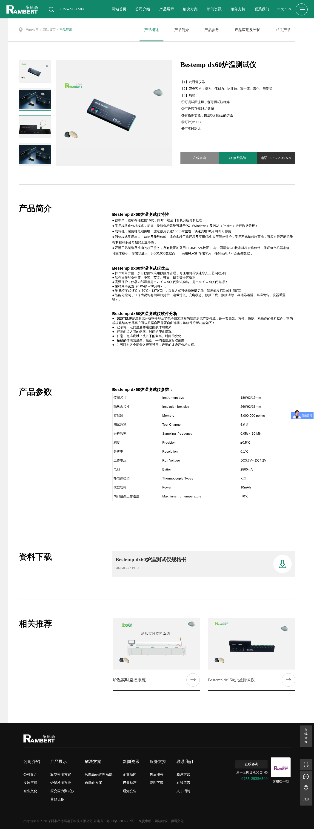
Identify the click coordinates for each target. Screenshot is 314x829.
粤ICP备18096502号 (120, 821)
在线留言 (183, 783)
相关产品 (283, 30)
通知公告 (130, 791)
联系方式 (183, 774)
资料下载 (156, 783)
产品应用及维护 (247, 30)
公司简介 (30, 774)
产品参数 (211, 30)
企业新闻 (130, 774)
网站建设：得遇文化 (169, 821)
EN (289, 9)
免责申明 (145, 821)
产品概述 (151, 30)
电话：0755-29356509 (276, 158)
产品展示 (166, 9)
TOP (306, 799)
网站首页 (119, 9)
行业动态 (130, 783)
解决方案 (190, 9)
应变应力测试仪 (62, 791)
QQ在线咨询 (237, 158)
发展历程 (30, 783)
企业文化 (30, 791)
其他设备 (57, 799)
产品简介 (181, 30)
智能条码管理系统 (98, 774)
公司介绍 (142, 9)
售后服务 (156, 774)
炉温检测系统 (60, 783)
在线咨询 (199, 158)
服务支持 (238, 9)
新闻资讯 (214, 9)
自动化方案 (93, 783)
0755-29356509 (254, 778)
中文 (280, 9)
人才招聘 (183, 791)
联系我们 (261, 9)
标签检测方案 (60, 774)
